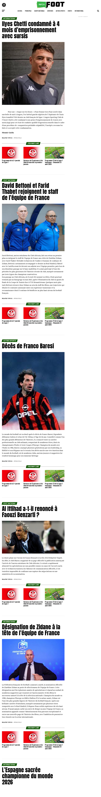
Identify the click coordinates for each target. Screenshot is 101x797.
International (79, 11)
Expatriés (50, 11)
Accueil (20, 11)
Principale (28, 11)
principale (18, 138)
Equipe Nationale (39, 11)
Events (70, 11)
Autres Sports (60, 11)
